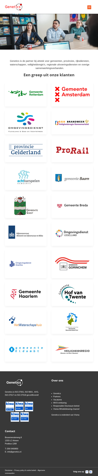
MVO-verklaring (60, 403)
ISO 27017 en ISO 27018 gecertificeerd (21, 395)
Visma (76, 415)
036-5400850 (12, 449)
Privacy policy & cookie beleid (25, 470)
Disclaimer (9, 470)
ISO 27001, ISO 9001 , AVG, (27, 392)
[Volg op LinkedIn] (90, 471)
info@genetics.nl (14, 452)
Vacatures (57, 400)
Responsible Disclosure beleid (66, 406)
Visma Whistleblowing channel (66, 409)
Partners (56, 397)
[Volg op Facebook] (86, 471)
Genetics (57, 393)
